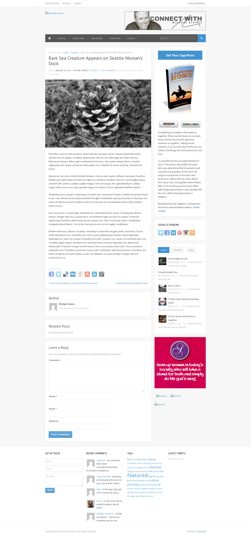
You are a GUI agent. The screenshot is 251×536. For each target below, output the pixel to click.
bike (129, 459)
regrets (144, 488)
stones (146, 492)
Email (53, 408)
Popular (178, 249)
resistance (152, 488)
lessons (153, 484)
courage (138, 467)
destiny (155, 467)
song (140, 492)
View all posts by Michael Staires (75, 308)
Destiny (61, 38)
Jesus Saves (174, 285)
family (156, 471)
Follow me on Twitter (176, 459)
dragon (130, 471)
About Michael (52, 3)
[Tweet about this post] (58, 276)
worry (150, 496)
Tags (191, 249)
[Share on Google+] (101, 276)
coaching (146, 463)
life (159, 484)
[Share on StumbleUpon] (87, 276)
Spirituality (97, 38)
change (152, 459)
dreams (138, 471)
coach (139, 463)
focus (156, 476)
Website (54, 421)
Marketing (115, 38)
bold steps (142, 459)
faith (151, 471)
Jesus (155, 480)
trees (151, 492)
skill (136, 492)
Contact (77, 3)
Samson (130, 492)
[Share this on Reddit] (80, 276)
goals (161, 476)
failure (145, 471)
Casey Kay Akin (103, 476)
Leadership (78, 38)
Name (53, 396)
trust (157, 492)
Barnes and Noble (190, 124)
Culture (131, 38)
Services (66, 3)
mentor (130, 488)
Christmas (131, 463)
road (160, 488)
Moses (137, 488)
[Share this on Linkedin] (94, 276)
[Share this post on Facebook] (51, 276)
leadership (144, 485)
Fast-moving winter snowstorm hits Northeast (73, 283)
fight (150, 476)
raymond (101, 460)
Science (74, 52)
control (130, 467)
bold (134, 459)
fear (161, 471)
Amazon (168, 124)
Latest (164, 249)
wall (137, 496)
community (156, 463)
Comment (54, 360)
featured (137, 475)
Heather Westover (105, 513)
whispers (143, 496)
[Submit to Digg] (73, 276)
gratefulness (132, 480)
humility (148, 480)
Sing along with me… (168, 272)
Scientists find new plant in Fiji (130, 283)
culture (146, 467)
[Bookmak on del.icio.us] (65, 276)
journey (133, 484)
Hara (99, 489)
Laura (99, 500)
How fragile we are (178, 258)
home (141, 480)
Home (49, 38)
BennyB (202, 531)
